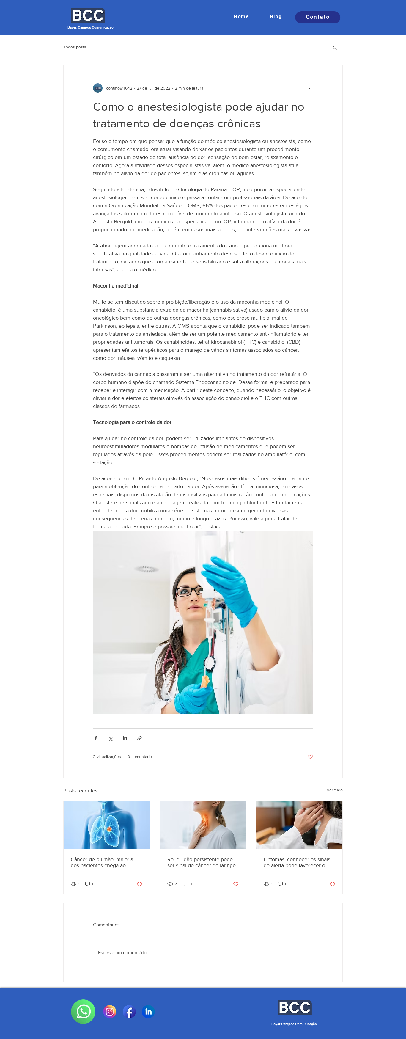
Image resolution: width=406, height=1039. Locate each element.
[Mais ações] (309, 88)
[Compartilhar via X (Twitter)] (110, 738)
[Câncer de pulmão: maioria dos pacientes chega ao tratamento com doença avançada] (107, 825)
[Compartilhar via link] (139, 738)
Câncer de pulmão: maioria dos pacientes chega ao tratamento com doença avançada (102, 862)
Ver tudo (335, 789)
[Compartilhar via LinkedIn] (125, 738)
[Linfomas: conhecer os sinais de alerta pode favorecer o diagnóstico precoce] (299, 825)
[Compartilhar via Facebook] (96, 738)
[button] (335, 47)
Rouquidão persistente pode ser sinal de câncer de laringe (201, 862)
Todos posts (74, 47)
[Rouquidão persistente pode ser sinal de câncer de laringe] (203, 825)
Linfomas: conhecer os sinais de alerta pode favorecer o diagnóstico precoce (297, 862)
